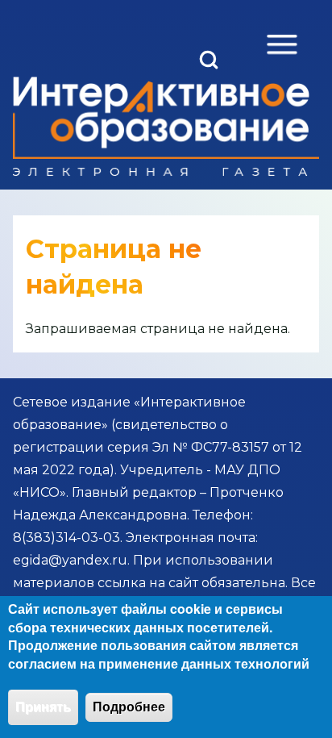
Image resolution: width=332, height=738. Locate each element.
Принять (43, 707)
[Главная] (161, 127)
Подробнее (129, 707)
